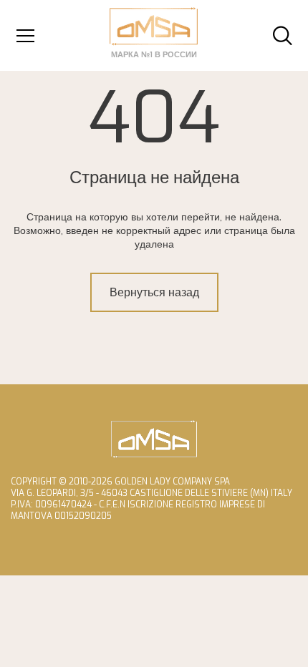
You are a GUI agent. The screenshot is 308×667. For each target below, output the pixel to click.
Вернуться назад (154, 292)
